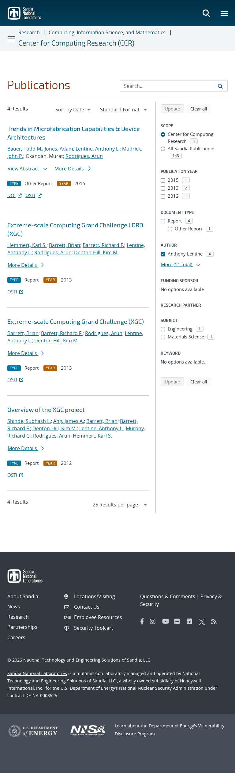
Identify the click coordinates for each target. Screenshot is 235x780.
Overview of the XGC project (46, 409)
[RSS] (215, 621)
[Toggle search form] (206, 13)
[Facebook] (142, 621)
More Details (69, 168)
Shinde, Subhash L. (29, 421)
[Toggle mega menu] (224, 13)
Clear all (200, 108)
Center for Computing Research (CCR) (76, 43)
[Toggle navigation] (11, 38)
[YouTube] (166, 621)
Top (216, 773)
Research (29, 32)
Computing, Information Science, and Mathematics (107, 32)
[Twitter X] (203, 621)
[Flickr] (179, 621)
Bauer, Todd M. (24, 148)
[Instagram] (154, 621)
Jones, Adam (59, 148)
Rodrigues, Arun (84, 156)
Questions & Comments (167, 596)
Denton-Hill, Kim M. (96, 252)
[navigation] (73, 109)
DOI (11, 195)
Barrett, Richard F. (103, 245)
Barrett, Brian (64, 245)
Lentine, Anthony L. (98, 148)
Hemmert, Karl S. (27, 245)
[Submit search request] (220, 86)
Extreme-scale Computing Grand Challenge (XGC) (75, 321)
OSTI (30, 195)
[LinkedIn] (191, 621)
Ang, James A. (68, 421)
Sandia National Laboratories (37, 673)
